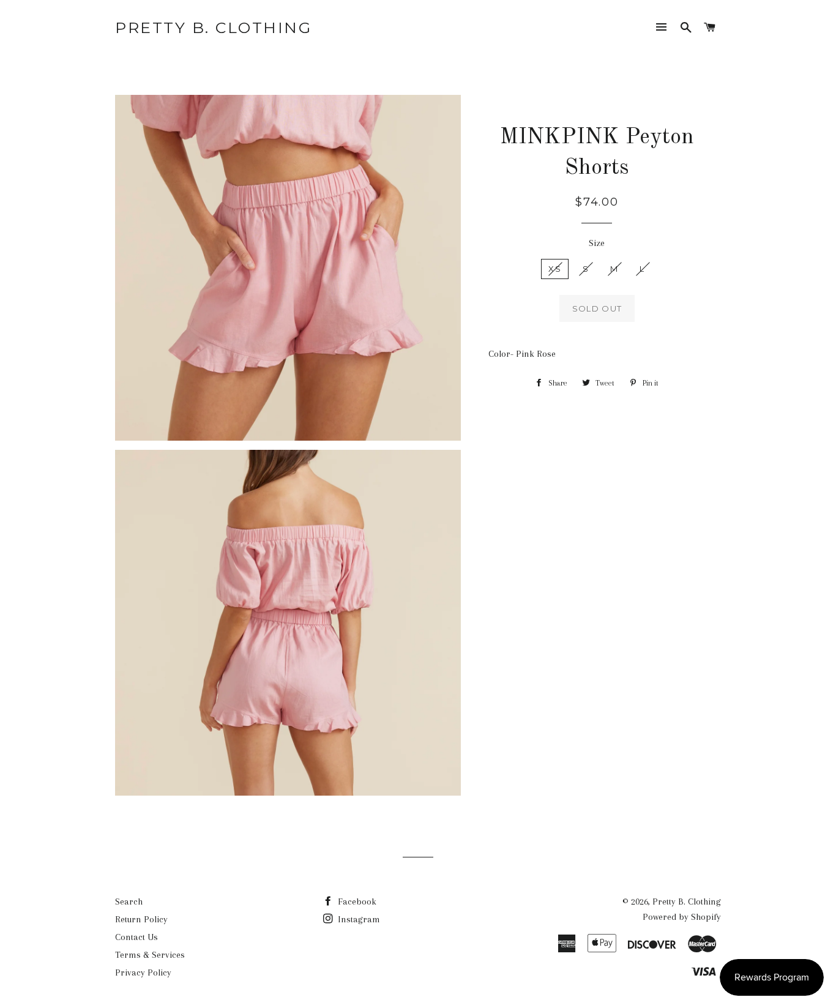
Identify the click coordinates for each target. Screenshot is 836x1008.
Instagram (357, 919)
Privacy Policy (143, 972)
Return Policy (141, 919)
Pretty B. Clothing (213, 27)
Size (597, 242)
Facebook (355, 901)
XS (554, 269)
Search (129, 901)
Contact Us (136, 937)
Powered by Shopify (682, 916)
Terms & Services (150, 954)
